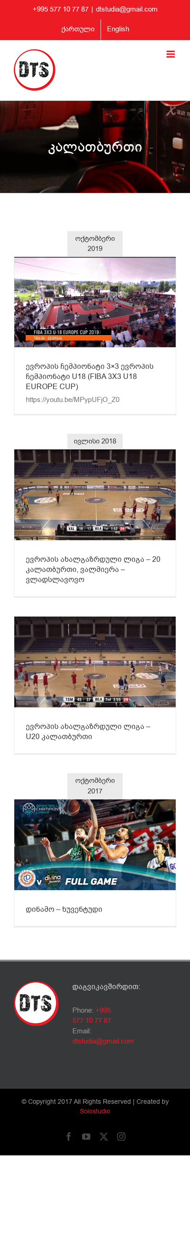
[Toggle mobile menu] (171, 54)
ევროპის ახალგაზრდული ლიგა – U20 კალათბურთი (88, 732)
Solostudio (95, 1111)
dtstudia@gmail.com (127, 9)
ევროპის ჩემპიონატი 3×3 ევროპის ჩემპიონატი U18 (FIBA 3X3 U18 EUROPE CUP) (90, 376)
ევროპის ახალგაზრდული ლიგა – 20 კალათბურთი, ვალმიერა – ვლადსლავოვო (93, 569)
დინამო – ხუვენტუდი (64, 909)
